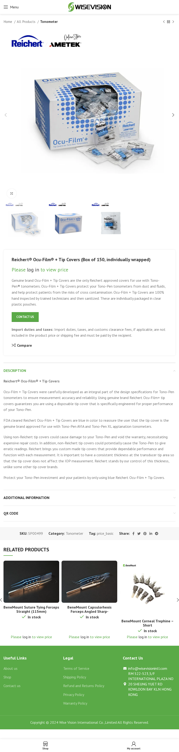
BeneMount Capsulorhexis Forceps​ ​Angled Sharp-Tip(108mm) (89, 611)
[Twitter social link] (139, 534)
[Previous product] (164, 21)
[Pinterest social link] (145, 534)
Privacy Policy (73, 694)
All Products (26, 21)
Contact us (12, 685)
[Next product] (173, 21)
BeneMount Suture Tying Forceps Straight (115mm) (31, 609)
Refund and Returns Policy (83, 685)
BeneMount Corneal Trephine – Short (147, 623)
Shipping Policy (74, 677)
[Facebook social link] (133, 534)
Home (8, 21)
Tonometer (49, 21)
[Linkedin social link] (151, 534)
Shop (7, 677)
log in (33, 270)
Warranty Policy (75, 703)
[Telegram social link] (157, 534)
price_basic (105, 533)
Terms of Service (76, 668)
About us (10, 668)
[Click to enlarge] (11, 193)
